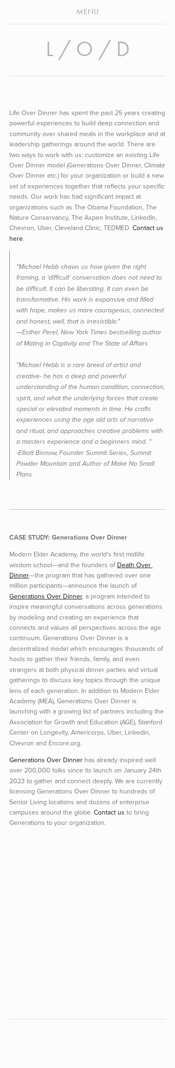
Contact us (110, 812)
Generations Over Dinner (46, 760)
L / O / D (88, 49)
